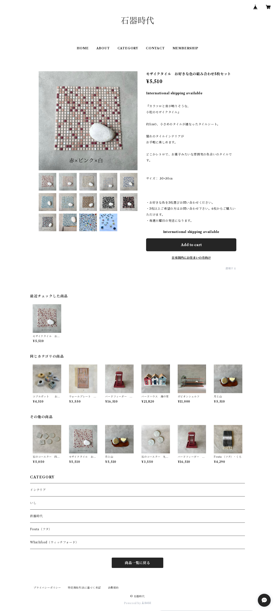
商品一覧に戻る (137, 563)
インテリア (38, 490)
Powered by (133, 603)
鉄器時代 (36, 516)
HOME (83, 48)
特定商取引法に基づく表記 (84, 587)
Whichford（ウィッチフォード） (54, 542)
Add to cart (191, 245)
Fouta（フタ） (41, 529)
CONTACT (155, 48)
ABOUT (103, 48)
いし (33, 503)
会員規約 (113, 587)
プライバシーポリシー (47, 587)
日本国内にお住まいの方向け (191, 258)
